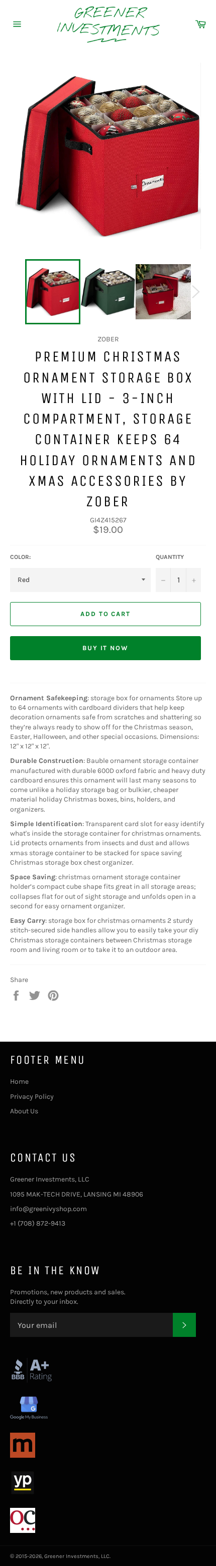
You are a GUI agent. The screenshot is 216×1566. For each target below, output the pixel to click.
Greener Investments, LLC (77, 1556)
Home (19, 1081)
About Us (24, 1111)
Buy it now (105, 648)
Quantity (170, 556)
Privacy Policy (32, 1096)
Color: (20, 556)
